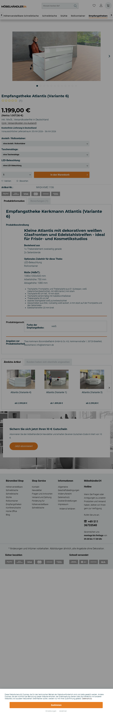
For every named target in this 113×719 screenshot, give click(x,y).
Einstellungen (51, 711)
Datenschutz (87, 699)
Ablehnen (63, 711)
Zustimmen (56, 705)
